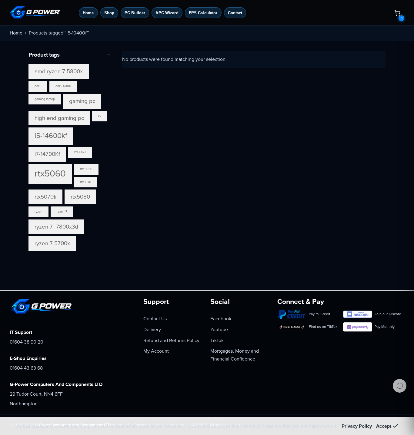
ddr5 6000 (63, 86)
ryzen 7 (62, 212)
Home (88, 13)
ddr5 (38, 86)
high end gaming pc (59, 118)
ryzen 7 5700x (52, 243)
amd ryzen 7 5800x (59, 71)
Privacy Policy (357, 426)
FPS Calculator (203, 13)
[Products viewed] (399, 386)
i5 (99, 116)
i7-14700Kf (47, 154)
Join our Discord (388, 314)
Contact (235, 13)
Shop (109, 13)
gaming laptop (45, 99)
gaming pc (82, 101)
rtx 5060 (86, 169)
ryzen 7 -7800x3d (56, 226)
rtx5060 (50, 173)
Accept (383, 426)
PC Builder (135, 13)
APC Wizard (166, 13)
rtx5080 (80, 196)
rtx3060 (80, 152)
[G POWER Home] (41, 12)
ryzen (38, 212)
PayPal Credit (319, 314)
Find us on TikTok (323, 327)
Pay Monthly (385, 327)
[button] (397, 12)
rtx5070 (85, 182)
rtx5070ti (45, 196)
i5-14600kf (51, 135)
